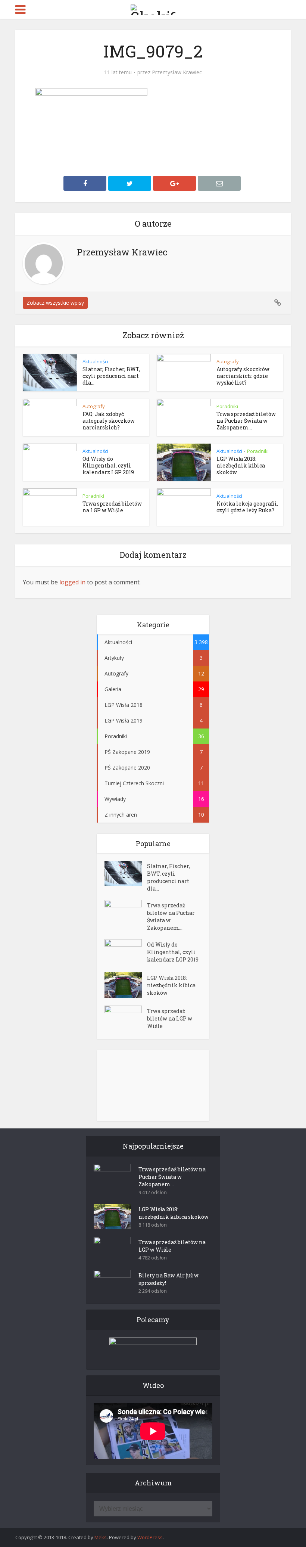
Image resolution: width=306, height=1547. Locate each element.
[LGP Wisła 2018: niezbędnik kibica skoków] (125, 985)
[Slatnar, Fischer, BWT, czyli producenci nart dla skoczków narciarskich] (125, 873)
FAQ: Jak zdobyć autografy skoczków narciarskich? (108, 420)
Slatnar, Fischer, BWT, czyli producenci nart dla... (111, 376)
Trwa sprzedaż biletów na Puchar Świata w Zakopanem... (246, 420)
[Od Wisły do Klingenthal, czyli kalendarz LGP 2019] (125, 952)
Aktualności (95, 361)
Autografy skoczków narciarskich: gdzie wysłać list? (242, 376)
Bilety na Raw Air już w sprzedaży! (168, 1279)
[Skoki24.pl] (153, 8)
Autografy (227, 361)
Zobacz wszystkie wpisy (55, 302)
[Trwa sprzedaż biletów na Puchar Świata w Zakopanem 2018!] (125, 913)
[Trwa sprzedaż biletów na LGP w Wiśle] (125, 1018)
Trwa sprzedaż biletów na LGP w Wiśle (112, 507)
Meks (100, 1537)
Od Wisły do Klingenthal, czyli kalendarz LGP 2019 (108, 465)
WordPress (150, 1537)
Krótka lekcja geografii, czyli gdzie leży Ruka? (247, 507)
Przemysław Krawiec (177, 72)
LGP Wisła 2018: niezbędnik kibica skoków (240, 465)
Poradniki (227, 406)
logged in (72, 582)
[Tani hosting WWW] (153, 1349)
